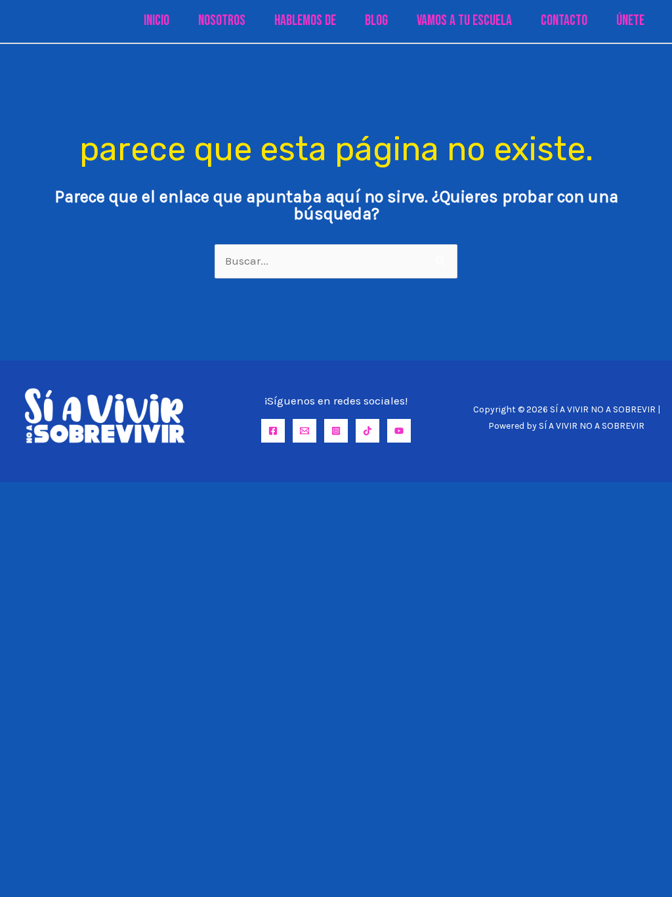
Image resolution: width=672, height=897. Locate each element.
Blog (376, 21)
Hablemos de (305, 21)
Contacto (564, 21)
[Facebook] (273, 431)
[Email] (304, 431)
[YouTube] (399, 431)
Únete (630, 21)
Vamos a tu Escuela (464, 21)
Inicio (156, 21)
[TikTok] (367, 431)
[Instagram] (336, 431)
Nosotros (221, 21)
